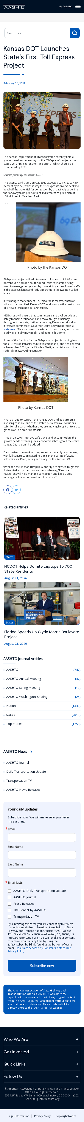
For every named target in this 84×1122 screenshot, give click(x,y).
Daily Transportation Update (26, 771)
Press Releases (23, 904)
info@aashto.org (49, 1099)
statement (9, 329)
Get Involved (16, 1052)
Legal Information (18, 1116)
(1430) (76, 706)
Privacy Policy (42, 1116)
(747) (77, 670)
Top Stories (14, 724)
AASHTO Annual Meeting (23, 679)
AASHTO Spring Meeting (23, 688)
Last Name (15, 864)
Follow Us (13, 1076)
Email (11, 829)
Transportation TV (19, 780)
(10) (78, 688)
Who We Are (16, 1039)
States (10, 715)
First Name (15, 846)
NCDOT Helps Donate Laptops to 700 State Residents (38, 569)
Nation (11, 706)
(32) (78, 679)
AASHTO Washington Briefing (26, 697)
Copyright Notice (66, 1116)
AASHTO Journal (17, 762)
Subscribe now (42, 965)
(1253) (76, 724)
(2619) (76, 715)
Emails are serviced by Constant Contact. (40, 948)
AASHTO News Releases (23, 790)
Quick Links (14, 1064)
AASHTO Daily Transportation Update (39, 891)
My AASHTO (65, 6)
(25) (78, 697)
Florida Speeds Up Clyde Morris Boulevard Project (41, 634)
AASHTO (12, 669)
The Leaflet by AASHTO (29, 910)
